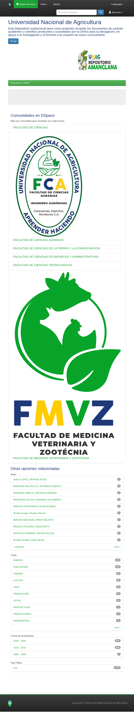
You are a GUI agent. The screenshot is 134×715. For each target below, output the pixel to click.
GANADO (18, 573)
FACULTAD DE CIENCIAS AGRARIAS (38, 240)
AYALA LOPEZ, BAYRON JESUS (30, 479)
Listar (43, 4)
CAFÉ (16, 587)
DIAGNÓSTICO (21, 620)
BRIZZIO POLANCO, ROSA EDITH (31, 526)
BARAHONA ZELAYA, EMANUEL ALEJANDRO (37, 499)
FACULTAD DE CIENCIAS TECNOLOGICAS (42, 265)
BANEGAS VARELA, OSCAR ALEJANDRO (35, 493)
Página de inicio (26, 4)
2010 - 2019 (19, 647)
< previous (18, 546)
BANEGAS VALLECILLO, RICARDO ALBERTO (37, 486)
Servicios (116, 12)
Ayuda (56, 4)
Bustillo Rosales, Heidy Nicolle (28, 540)
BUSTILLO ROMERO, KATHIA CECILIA (33, 533)
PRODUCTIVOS (21, 607)
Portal (13, 41)
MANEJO (18, 560)
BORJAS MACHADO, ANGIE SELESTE (33, 519)
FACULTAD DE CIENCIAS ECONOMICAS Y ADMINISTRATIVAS (56, 256)
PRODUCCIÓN (21, 593)
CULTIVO (18, 580)
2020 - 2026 (19, 641)
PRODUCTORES (22, 614)
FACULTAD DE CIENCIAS (30, 127)
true (15, 667)
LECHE (17, 600)
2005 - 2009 (19, 654)
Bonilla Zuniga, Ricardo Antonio (29, 513)
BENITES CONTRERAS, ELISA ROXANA (34, 506)
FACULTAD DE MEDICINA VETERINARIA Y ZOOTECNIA (51, 458)
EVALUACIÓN (20, 567)
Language (116, 4)
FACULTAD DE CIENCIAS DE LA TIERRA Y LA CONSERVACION (56, 248)
